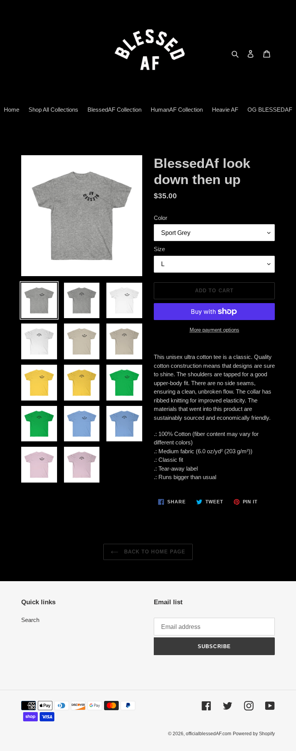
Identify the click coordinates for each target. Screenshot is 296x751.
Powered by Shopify (254, 733)
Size (159, 249)
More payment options (214, 330)
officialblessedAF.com (208, 733)
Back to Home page (153, 552)
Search (30, 620)
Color (160, 218)
